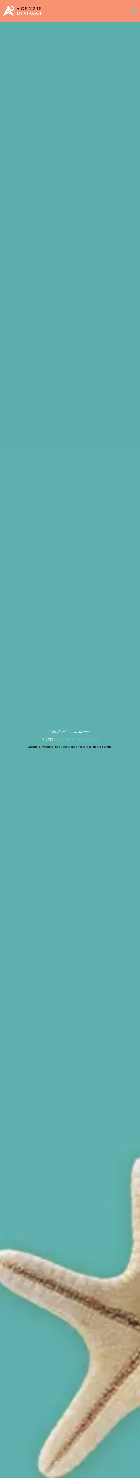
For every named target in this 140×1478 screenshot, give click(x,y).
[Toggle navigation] (133, 11)
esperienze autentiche (76, 739)
